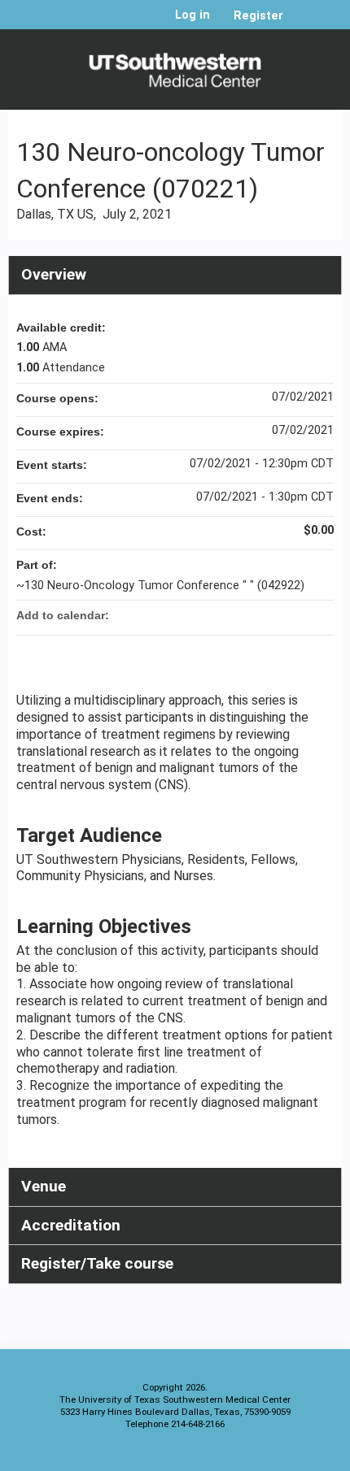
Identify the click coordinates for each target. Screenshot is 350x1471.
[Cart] (302, 24)
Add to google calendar (257, 615)
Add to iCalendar (299, 614)
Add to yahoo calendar (278, 615)
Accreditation (70, 1225)
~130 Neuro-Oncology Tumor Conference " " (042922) (160, 585)
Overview (53, 274)
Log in (192, 15)
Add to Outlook (321, 615)
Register (258, 16)
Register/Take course (97, 1263)
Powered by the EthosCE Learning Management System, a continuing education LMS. (284, 1455)
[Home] (175, 65)
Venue (43, 1186)
